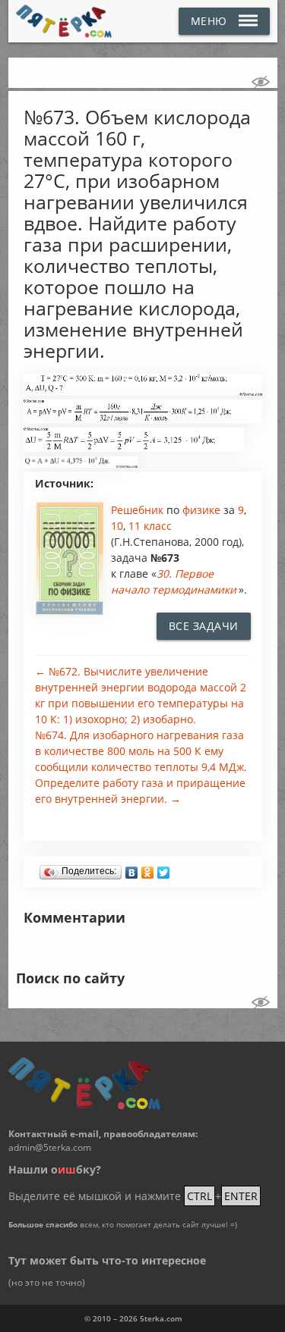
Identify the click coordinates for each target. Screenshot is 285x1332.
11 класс (150, 526)
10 (117, 526)
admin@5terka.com (49, 1147)
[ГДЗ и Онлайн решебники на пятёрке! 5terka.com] (64, 21)
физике (202, 510)
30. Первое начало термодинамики (173, 581)
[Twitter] (164, 869)
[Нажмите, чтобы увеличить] (143, 392)
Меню (209, 21)
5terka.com (161, 1318)
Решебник (138, 510)
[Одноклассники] (148, 869)
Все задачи (204, 626)
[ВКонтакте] (132, 869)
